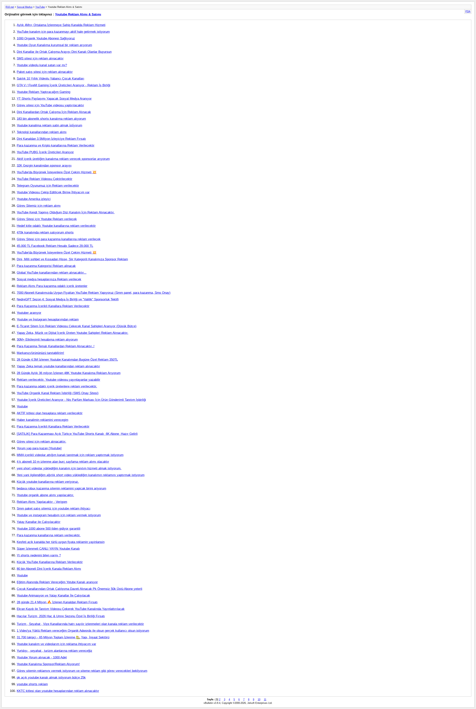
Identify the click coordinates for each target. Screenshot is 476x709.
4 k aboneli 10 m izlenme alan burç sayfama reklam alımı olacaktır (63, 461)
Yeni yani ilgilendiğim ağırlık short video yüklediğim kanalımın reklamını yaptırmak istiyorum (80, 475)
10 (259, 699)
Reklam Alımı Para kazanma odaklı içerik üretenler (52, 286)
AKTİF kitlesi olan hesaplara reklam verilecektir (50, 413)
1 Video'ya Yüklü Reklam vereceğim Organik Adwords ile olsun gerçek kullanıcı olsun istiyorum (83, 630)
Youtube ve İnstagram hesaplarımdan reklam (48, 319)
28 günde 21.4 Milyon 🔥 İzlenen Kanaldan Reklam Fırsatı (57, 602)
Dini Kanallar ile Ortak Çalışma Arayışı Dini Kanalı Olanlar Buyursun (64, 52)
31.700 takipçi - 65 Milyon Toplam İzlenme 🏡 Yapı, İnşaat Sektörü (63, 637)
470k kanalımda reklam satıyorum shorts (45, 232)
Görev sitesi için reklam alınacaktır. (41, 441)
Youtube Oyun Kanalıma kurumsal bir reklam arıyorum (54, 45)
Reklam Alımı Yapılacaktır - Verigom (42, 502)
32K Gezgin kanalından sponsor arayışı (44, 165)
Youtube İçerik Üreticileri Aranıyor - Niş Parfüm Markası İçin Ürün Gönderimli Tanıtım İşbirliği (81, 400)
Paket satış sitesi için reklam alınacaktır (45, 72)
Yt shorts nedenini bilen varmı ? (39, 555)
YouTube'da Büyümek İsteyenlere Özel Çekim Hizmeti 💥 (57, 172)
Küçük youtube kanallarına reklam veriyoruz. (48, 482)
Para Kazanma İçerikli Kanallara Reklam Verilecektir (53, 306)
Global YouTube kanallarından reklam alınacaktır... (51, 272)
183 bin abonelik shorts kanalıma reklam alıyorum (51, 118)
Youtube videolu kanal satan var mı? (42, 65)
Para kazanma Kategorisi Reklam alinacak (46, 266)
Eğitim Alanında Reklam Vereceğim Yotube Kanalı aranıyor (57, 582)
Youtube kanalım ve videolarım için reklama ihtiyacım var (56, 644)
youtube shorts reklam (32, 684)
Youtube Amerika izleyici (34, 199)
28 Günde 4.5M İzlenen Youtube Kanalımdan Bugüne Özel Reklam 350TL (67, 359)
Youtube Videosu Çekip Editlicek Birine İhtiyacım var (53, 192)
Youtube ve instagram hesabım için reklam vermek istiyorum (59, 515)
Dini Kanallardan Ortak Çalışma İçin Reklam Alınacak (54, 112)
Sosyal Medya (24, 7)
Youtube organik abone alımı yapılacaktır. (45, 495)
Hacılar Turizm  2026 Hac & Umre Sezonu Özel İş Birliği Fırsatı (61, 616)
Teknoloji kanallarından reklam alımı (42, 132)
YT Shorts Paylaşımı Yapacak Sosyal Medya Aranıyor (54, 98)
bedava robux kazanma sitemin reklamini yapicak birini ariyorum (61, 488)
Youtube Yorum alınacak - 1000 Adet (42, 657)
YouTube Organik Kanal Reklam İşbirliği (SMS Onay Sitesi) (58, 393)
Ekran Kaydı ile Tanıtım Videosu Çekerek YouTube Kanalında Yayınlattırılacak (71, 609)
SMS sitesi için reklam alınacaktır (40, 58)
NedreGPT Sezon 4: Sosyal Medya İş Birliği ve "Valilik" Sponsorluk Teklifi (68, 299)
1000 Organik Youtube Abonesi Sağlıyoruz (46, 38)
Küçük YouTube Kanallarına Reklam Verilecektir (50, 562)
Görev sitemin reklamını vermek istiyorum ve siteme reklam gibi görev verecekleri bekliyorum (82, 671)
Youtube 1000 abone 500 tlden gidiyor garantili (48, 528)
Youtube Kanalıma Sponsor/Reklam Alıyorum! (48, 664)
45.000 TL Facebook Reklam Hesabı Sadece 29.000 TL (55, 246)
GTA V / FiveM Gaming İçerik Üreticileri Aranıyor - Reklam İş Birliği (63, 85)
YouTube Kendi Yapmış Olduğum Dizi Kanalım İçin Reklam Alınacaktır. (66, 212)
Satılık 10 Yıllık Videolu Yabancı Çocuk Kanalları (50, 78)
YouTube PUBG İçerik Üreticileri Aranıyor (45, 152)
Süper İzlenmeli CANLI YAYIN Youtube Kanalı (48, 548)
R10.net (10, 7)
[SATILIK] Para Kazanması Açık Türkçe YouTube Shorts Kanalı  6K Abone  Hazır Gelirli (77, 434)
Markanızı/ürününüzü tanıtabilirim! (40, 353)
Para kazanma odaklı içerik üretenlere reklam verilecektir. (57, 386)
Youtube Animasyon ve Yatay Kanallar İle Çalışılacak (53, 595)
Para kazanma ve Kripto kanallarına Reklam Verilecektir (55, 145)
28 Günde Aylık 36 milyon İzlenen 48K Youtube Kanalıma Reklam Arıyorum (68, 373)
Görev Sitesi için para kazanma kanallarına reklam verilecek (59, 239)
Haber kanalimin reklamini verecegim (42, 420)
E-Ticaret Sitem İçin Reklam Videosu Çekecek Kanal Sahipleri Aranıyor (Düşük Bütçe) (76, 326)
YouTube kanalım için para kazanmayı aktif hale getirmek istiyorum (63, 31)
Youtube (22, 406)
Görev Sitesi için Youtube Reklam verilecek (47, 219)
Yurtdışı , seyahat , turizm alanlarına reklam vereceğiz (54, 650)
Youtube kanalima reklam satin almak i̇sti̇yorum (49, 125)
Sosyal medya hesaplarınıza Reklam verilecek (49, 279)
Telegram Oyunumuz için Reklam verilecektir (48, 185)
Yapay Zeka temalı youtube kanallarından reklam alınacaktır (58, 366)
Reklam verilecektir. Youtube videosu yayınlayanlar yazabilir (58, 379)
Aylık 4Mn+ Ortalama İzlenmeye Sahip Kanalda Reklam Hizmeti (61, 25)
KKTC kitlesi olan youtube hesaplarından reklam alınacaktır (58, 691)
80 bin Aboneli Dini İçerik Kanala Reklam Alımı (49, 569)
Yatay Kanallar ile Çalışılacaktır (38, 522)
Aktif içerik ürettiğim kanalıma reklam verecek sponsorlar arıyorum (63, 159)
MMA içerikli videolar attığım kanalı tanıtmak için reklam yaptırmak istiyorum (70, 455)
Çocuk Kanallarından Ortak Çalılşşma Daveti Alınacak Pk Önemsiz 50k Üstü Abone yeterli (79, 589)
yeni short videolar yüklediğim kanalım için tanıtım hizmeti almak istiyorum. (69, 468)
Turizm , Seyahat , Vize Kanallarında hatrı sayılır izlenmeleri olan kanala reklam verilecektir (80, 624)
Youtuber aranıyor (29, 313)
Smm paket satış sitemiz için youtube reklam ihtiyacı (53, 508)
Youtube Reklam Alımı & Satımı (78, 14)
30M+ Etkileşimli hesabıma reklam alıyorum (47, 339)
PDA (467, 11)
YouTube (40, 7)
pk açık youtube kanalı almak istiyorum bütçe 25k (51, 677)
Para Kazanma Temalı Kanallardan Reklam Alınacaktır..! (55, 346)
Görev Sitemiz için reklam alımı (39, 205)
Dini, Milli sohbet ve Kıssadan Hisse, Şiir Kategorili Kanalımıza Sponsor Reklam (72, 259)
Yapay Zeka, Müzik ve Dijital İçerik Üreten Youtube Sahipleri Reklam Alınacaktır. (72, 333)
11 (265, 699)
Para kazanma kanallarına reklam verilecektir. (49, 535)
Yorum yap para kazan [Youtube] (39, 448)
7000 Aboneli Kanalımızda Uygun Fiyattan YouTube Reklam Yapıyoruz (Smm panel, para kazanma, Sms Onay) (94, 292)
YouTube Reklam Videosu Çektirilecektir (44, 179)
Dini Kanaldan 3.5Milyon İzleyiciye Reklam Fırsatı (51, 139)
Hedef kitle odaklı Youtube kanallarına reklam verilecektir (56, 226)
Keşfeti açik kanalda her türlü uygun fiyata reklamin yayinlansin (60, 542)
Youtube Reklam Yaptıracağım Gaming (43, 92)
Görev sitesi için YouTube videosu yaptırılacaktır (50, 105)
